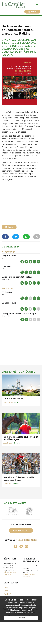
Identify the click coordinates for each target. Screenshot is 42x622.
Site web (22, 261)
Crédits (7, 587)
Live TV (38, 261)
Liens (6, 591)
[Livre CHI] (19, 81)
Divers (17, 402)
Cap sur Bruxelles (13, 398)
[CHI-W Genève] (29, 511)
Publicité (7, 594)
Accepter (21, 618)
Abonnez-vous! (20, 530)
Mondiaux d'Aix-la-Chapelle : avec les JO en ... (19, 478)
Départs (26, 261)
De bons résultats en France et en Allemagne (21, 438)
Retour (9, 227)
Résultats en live (34, 261)
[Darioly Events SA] (12, 511)
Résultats (30, 261)
